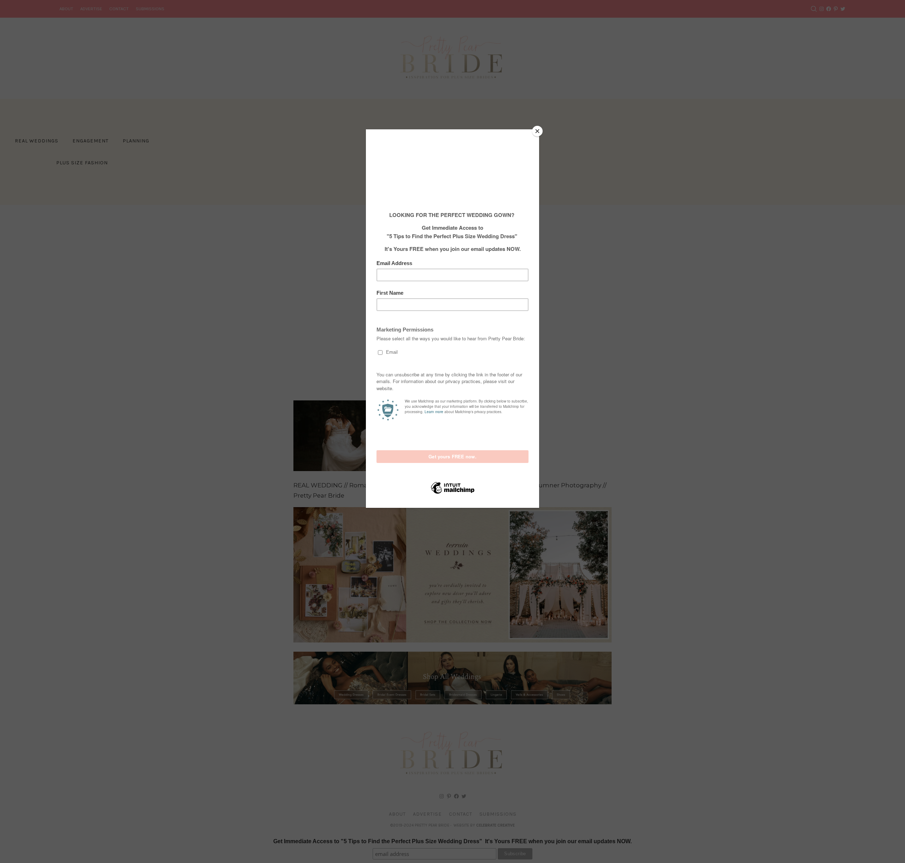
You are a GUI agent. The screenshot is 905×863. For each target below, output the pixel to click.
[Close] (537, 131)
